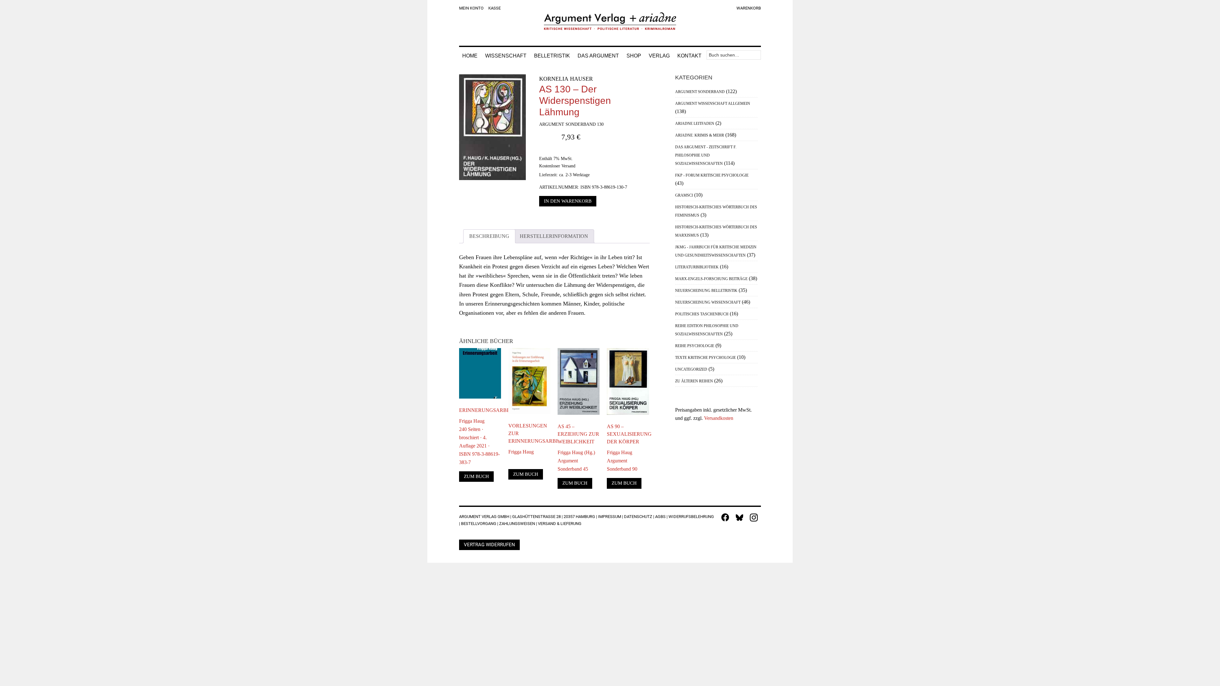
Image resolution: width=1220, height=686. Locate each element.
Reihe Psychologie (694, 346)
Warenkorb (748, 8)
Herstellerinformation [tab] (554, 236)
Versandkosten (718, 418)
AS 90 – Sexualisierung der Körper (628, 434)
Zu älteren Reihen (694, 381)
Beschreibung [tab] (489, 236)
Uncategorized (691, 369)
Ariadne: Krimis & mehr (699, 135)
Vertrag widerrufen (489, 545)
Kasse (494, 8)
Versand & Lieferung (559, 523)
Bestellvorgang (478, 523)
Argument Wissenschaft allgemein (712, 103)
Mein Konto (471, 8)
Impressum (609, 516)
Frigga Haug (521, 451)
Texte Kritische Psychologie (705, 357)
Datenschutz (638, 516)
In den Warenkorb (568, 201)
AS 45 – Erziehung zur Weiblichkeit (578, 434)
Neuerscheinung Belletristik (706, 290)
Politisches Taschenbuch (702, 314)
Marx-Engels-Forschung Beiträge (711, 279)
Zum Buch (476, 476)
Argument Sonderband (700, 92)
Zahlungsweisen (517, 523)
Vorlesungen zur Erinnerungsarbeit (529, 433)
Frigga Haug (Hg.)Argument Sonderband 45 (576, 461)
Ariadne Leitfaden (694, 123)
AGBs (660, 516)
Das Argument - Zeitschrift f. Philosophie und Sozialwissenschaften (705, 155)
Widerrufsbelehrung (691, 516)
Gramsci (684, 195)
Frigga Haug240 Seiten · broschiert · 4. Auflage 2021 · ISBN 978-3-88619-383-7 (479, 441)
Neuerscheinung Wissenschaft (708, 302)
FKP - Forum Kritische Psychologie (712, 175)
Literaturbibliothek (697, 267)
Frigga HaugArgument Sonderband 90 (622, 461)
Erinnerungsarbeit (480, 410)
